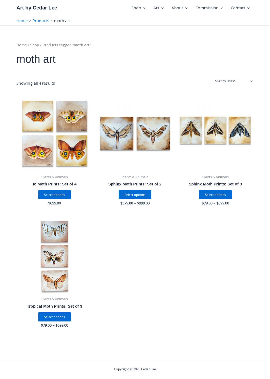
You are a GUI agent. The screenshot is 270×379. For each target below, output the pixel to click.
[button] (143, 8)
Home (21, 44)
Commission (207, 7)
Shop (136, 7)
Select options (54, 195)
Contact (238, 7)
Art (156, 7)
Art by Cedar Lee (36, 8)
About (177, 7)
